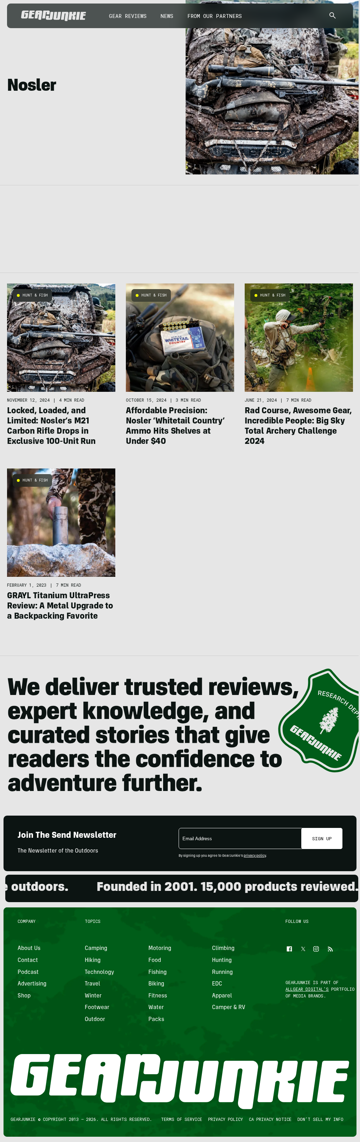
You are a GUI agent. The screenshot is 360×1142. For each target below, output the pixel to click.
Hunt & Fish (35, 295)
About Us (29, 948)
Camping (96, 948)
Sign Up (322, 838)
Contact (28, 960)
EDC (217, 984)
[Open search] (332, 16)
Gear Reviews (128, 15)
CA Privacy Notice (270, 1119)
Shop (24, 996)
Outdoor (95, 1019)
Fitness (157, 996)
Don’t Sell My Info (320, 1119)
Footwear (97, 1007)
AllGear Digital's (307, 989)
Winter (93, 996)
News (167, 15)
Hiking (93, 960)
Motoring (159, 948)
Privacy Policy (225, 1119)
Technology (99, 972)
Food (154, 960)
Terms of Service (181, 1119)
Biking (156, 984)
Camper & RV (228, 1007)
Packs (156, 1019)
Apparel (222, 996)
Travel (92, 984)
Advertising (32, 984)
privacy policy (255, 856)
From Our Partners (214, 15)
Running (222, 972)
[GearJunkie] (53, 16)
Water (156, 1007)
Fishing (157, 972)
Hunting (222, 960)
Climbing (223, 948)
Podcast (28, 972)
